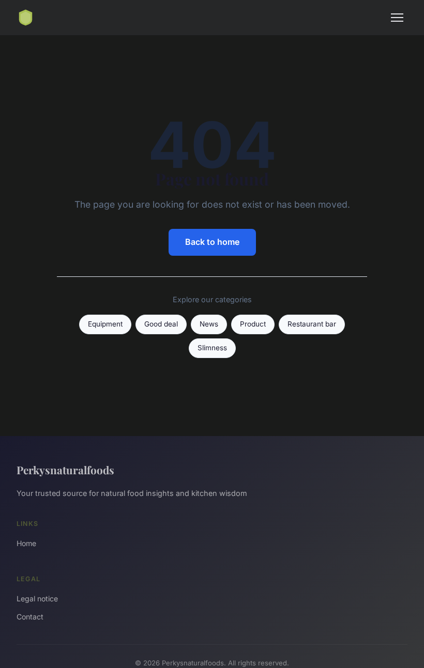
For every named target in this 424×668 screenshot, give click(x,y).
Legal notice (37, 598)
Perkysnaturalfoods (65, 469)
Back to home (212, 242)
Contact (30, 616)
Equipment (105, 324)
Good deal (161, 324)
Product (253, 324)
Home (26, 543)
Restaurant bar (311, 324)
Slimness (212, 348)
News (209, 324)
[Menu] (397, 17)
